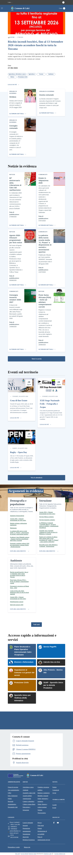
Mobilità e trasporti (43, 796)
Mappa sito (27, 847)
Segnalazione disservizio (26, 835)
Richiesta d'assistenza (29, 840)
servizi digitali (24, 853)
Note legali (41, 825)
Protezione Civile (21, 683)
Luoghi (54, 805)
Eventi (54, 807)
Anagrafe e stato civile (29, 793)
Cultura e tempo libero (29, 804)
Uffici (9, 793)
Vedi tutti (36, 624)
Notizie (54, 787)
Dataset (40, 828)
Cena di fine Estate (18, 400)
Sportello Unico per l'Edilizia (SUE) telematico (22, 698)
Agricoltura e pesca (28, 787)
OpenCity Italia (32, 853)
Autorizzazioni (27, 798)
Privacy (40, 822)
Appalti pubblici (27, 796)
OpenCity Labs (47, 853)
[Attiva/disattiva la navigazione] (2, 8)
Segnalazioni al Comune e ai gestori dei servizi (24, 672)
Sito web (17, 853)
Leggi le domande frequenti (28, 824)
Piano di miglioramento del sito (44, 838)
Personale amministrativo (12, 803)
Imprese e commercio (44, 793)
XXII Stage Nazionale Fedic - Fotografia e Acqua (50, 403)
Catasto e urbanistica (28, 801)
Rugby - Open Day (18, 452)
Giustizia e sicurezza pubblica (43, 788)
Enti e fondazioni (12, 796)
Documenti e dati (12, 807)
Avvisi (12, 37)
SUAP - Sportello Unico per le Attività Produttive (53, 685)
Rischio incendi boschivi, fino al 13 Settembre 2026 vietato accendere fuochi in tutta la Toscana (35, 45)
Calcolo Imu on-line (51, 662)
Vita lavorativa (42, 813)
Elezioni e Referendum (23, 662)
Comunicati (55, 790)
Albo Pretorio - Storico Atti (53, 671)
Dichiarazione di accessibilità (42, 832)
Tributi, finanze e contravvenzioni (42, 806)
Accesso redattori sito (59, 853)
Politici (10, 798)
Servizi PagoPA (49, 647)
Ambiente (25, 790)
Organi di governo (13, 787)
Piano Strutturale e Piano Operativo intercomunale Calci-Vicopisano (23, 651)
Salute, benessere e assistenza (43, 800)
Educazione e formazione (26, 808)
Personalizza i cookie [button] (14, 847)
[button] (10, 2)
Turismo (40, 810)
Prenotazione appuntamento (27, 830)
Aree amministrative (13, 790)
